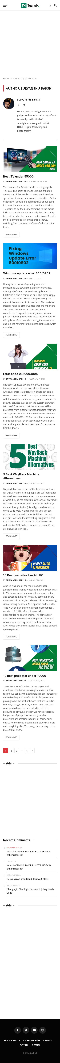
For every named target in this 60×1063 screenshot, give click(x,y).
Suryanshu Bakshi (28, 99)
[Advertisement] (30, 44)
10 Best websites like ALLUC (23, 575)
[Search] (55, 5)
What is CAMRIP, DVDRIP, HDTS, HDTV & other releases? (29, 853)
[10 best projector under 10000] (30, 658)
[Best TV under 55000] (30, 159)
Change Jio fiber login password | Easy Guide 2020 (30, 891)
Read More (11, 234)
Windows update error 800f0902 (26, 273)
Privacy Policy (12, 1040)
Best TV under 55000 (18, 176)
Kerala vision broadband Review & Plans (27, 878)
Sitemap (36, 1045)
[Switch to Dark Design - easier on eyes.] (50, 5)
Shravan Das (13, 847)
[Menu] (5, 5)
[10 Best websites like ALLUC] (30, 558)
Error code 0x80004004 (20, 374)
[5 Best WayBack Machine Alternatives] (30, 457)
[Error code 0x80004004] (30, 356)
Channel (48, 1040)
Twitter (24, 1045)
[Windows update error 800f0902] (30, 256)
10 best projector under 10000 (24, 675)
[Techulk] (30, 5)
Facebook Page (31, 1040)
